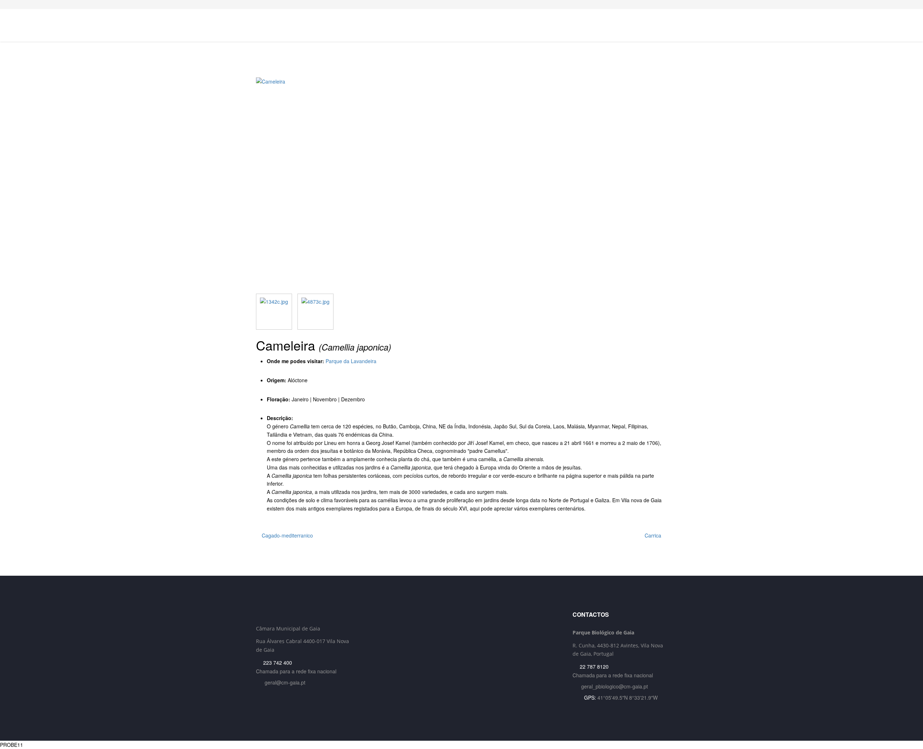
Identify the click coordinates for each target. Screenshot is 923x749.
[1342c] (274, 312)
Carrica (654, 535)
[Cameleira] (461, 185)
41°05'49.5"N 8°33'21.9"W (627, 697)
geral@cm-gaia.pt (285, 682)
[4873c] (315, 312)
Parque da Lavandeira (351, 361)
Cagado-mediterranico (286, 535)
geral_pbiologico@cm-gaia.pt (614, 686)
